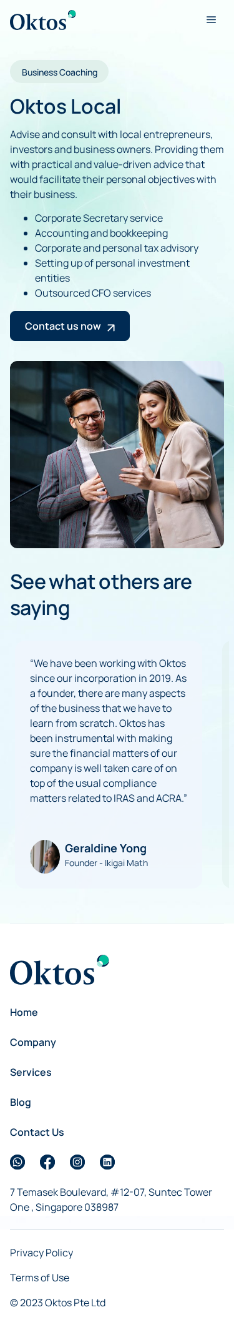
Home (24, 1012)
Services (31, 1072)
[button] (211, 20)
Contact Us (37, 1132)
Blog (20, 1102)
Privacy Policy (41, 1252)
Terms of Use (39, 1277)
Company (33, 1042)
